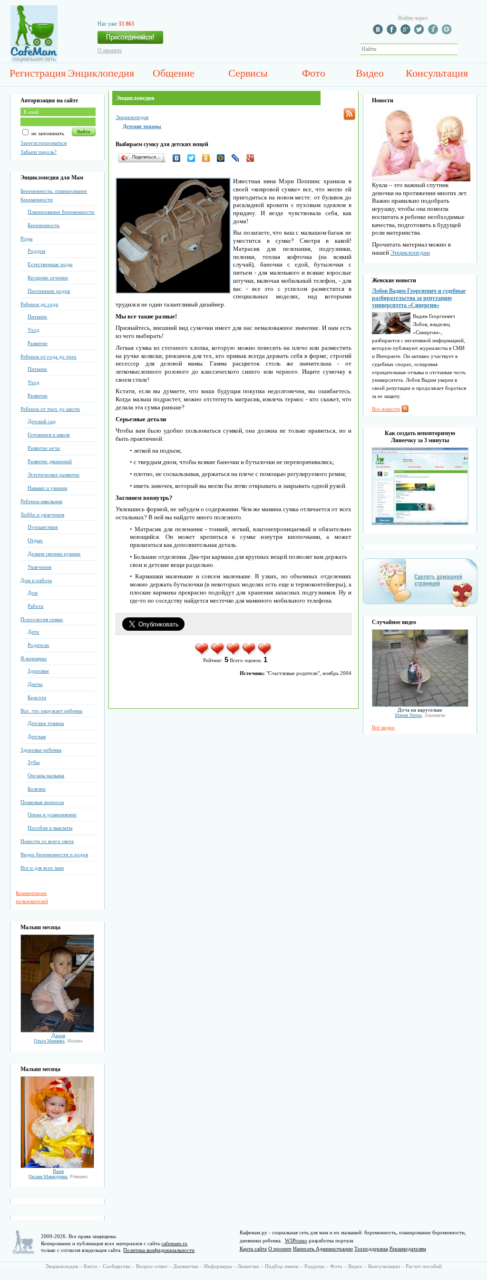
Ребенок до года (39, 304)
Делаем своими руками (54, 553)
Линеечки (248, 1266)
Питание (37, 316)
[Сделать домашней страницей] (420, 606)
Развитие (38, 343)
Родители (38, 645)
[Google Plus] (252, 158)
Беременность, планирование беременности (53, 195)
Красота (37, 697)
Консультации (384, 1266)
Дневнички (185, 1266)
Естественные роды (50, 264)
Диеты (35, 684)
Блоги (90, 1266)
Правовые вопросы (42, 802)
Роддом (36, 251)
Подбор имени (282, 1266)
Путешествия (43, 527)
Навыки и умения (47, 488)
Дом (33, 592)
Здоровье (38, 671)
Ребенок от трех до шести (50, 409)
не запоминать (47, 133)
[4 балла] (249, 654)
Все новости (386, 409)
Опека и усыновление (52, 814)
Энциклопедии (410, 252)
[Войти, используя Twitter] (420, 32)
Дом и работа (36, 580)
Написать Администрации (323, 1248)
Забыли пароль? (38, 152)
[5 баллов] (265, 654)
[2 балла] (218, 654)
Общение (174, 73)
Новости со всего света (47, 841)
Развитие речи (44, 448)
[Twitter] (193, 158)
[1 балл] (202, 654)
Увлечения (39, 567)
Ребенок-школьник (41, 501)
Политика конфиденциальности (159, 1250)
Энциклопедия (101, 73)
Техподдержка (371, 1248)
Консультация (437, 73)
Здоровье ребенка (40, 750)
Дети (33, 632)
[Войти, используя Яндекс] (434, 32)
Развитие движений (50, 461)
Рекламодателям (408, 1248)
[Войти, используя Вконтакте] (379, 32)
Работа (35, 606)
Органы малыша (46, 775)
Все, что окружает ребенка (51, 711)
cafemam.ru (174, 1243)
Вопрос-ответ (151, 1266)
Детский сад (42, 421)
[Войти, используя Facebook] (393, 32)
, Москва (58, 1040)
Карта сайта (253, 1248)
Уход (33, 330)
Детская (37, 736)
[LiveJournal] (238, 158)
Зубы (33, 762)
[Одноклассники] (208, 158)
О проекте (109, 50)
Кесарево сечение (48, 277)
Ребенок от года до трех (48, 356)
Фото (313, 73)
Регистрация (38, 73)
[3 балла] (234, 654)
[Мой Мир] (223, 158)
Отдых (35, 540)
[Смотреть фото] (57, 1030)
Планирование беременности (61, 212)
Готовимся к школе (49, 434)
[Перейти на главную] (34, 60)
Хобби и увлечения (42, 514)
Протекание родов (49, 291)
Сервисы (248, 73)
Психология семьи (41, 619)
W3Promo (296, 1240)
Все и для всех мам (42, 868)
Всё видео (383, 727)
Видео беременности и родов (54, 854)
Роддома (314, 1266)
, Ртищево (58, 1176)
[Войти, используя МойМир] (448, 32)
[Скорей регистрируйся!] (130, 40)
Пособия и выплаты (50, 828)
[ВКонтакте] (179, 158)
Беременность (43, 225)
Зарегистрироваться (43, 143)
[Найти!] (463, 49)
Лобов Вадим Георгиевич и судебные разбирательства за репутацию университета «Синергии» (419, 298)
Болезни (37, 789)
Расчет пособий (424, 1266)
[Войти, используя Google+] (406, 32)
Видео (370, 73)
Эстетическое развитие (53, 474)
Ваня (58, 1171)
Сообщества (116, 1266)
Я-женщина (33, 658)
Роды (26, 238)
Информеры (218, 1266)
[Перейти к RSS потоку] (349, 114)
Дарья (58, 1035)
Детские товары (46, 723)
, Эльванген (420, 715)
